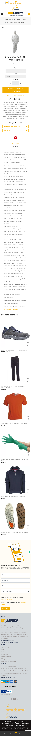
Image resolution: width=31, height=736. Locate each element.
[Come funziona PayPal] (6, 691)
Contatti (3, 652)
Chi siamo (3, 649)
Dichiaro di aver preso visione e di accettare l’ (12, 598)
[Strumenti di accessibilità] (7, 2)
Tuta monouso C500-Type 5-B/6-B (16, 22)
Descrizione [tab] (15, 143)
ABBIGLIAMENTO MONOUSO (18, 19)
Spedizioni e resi (5, 647)
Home (6, 19)
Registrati (5, 608)
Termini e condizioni (6, 656)
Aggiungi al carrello (15, 88)
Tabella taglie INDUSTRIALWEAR (15, 96)
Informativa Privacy (7, 599)
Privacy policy (4, 659)
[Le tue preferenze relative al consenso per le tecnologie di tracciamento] (29, 552)
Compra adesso (15, 91)
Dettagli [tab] (15, 146)
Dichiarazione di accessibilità (8, 661)
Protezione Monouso (11, 309)
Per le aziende (4, 654)
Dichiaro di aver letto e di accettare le (13, 603)
